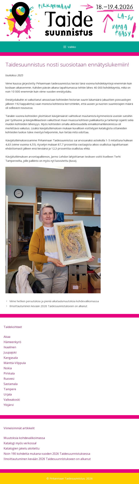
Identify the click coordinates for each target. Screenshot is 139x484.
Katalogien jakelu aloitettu (21, 448)
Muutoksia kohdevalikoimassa (24, 438)
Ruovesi (9, 379)
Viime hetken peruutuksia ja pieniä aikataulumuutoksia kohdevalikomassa (54, 301)
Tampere (10, 389)
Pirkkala (9, 373)
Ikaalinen (10, 347)
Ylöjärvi (9, 405)
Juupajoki (10, 352)
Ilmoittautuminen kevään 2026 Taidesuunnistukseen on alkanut (48, 306)
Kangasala (11, 358)
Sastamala (11, 384)
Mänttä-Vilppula (15, 363)
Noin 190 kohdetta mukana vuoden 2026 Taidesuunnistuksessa (47, 454)
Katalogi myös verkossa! (20, 443)
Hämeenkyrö (12, 342)
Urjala (8, 394)
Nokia (8, 368)
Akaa (7, 337)
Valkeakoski (12, 400)
